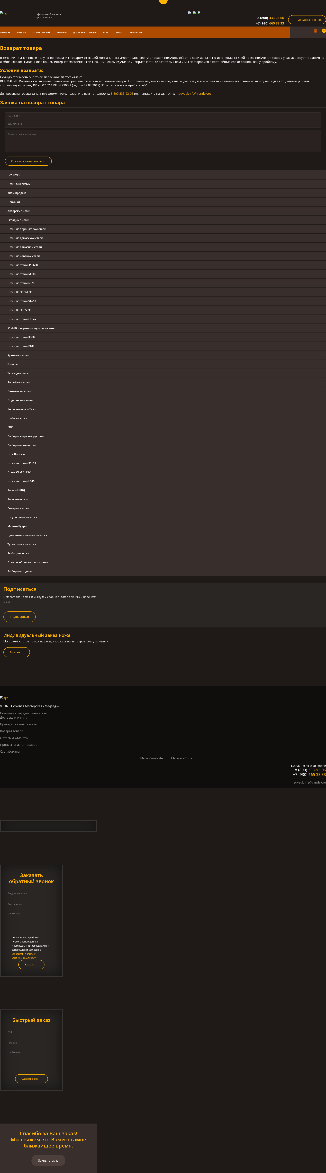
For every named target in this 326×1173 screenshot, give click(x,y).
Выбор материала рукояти (25, 436)
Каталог (22, 32)
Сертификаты (10, 751)
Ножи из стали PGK (20, 346)
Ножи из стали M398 (21, 274)
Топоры (12, 364)
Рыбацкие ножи (18, 553)
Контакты (136, 32)
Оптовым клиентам (14, 738)
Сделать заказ (30, 1078)
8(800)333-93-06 (122, 93)
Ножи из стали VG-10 (21, 301)
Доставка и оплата (85, 32)
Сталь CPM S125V (19, 472)
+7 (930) (270, 23)
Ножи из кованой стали (23, 256)
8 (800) (270, 17)
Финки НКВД (16, 490)
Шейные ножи (17, 418)
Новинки (13, 202)
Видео (119, 32)
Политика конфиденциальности (23, 713)
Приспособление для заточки (27, 562)
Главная (5, 32)
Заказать (15, 652)
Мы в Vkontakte (151, 758)
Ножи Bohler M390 (19, 292)
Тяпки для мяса (18, 373)
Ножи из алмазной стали (24, 247)
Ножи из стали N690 (21, 283)
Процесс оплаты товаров (18, 745)
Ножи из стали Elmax (21, 319)
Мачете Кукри (17, 526)
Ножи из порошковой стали (26, 229)
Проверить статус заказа (18, 724)
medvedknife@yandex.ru (193, 93)
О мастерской (41, 32)
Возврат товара (11, 731)
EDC (10, 427)
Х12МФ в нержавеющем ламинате (31, 328)
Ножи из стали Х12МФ (22, 265)
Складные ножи (18, 220)
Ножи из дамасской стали (25, 238)
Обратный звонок (309, 20)
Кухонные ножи (18, 355)
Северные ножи (18, 508)
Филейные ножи (18, 382)
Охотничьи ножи (19, 391)
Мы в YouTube (181, 758)
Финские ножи (17, 499)
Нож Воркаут (16, 454)
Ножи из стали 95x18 (21, 463)
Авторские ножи (18, 211)
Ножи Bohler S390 (19, 310)
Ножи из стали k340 (20, 481)
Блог (106, 32)
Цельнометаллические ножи (27, 535)
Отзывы (62, 32)
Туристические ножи (21, 544)
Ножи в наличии (19, 184)
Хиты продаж (16, 193)
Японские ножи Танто (22, 409)
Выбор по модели (19, 571)
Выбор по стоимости (21, 445)
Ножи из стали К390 (21, 337)
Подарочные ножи (20, 400)
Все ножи (13, 175)
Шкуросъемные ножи (22, 517)
